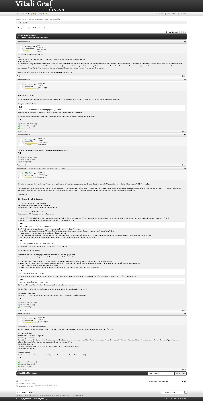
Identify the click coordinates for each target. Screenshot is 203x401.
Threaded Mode (22, 35)
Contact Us (19, 395)
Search (160, 14)
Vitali (63, 168)
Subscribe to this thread (26, 386)
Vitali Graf (27, 395)
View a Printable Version (26, 380)
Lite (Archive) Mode (48, 395)
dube (27, 46)
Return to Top (36, 395)
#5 (185, 314)
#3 (185, 135)
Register (42, 14)
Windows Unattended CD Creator (37, 19)
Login (35, 14)
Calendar (183, 14)
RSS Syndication (77, 395)
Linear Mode (32, 35)
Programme (53, 19)
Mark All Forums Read (63, 395)
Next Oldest (22, 373)
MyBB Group (43, 399)
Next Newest (32, 373)
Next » (25, 22)
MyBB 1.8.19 (27, 399)
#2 (185, 80)
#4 (185, 168)
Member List (171, 14)
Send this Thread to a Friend (27, 383)
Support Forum (21, 19)
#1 (185, 42)
